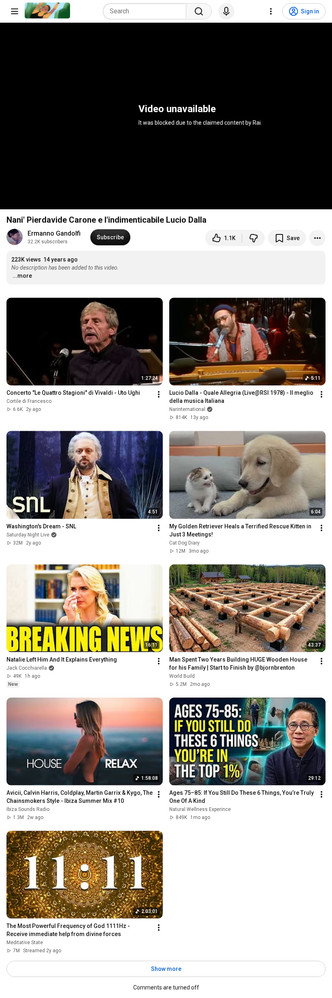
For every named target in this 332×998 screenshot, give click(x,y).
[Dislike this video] (253, 238)
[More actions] (317, 238)
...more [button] (22, 275)
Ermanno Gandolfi (54, 233)
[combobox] (147, 11)
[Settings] (271, 11)
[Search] (199, 11)
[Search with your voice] (226, 11)
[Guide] (14, 11)
